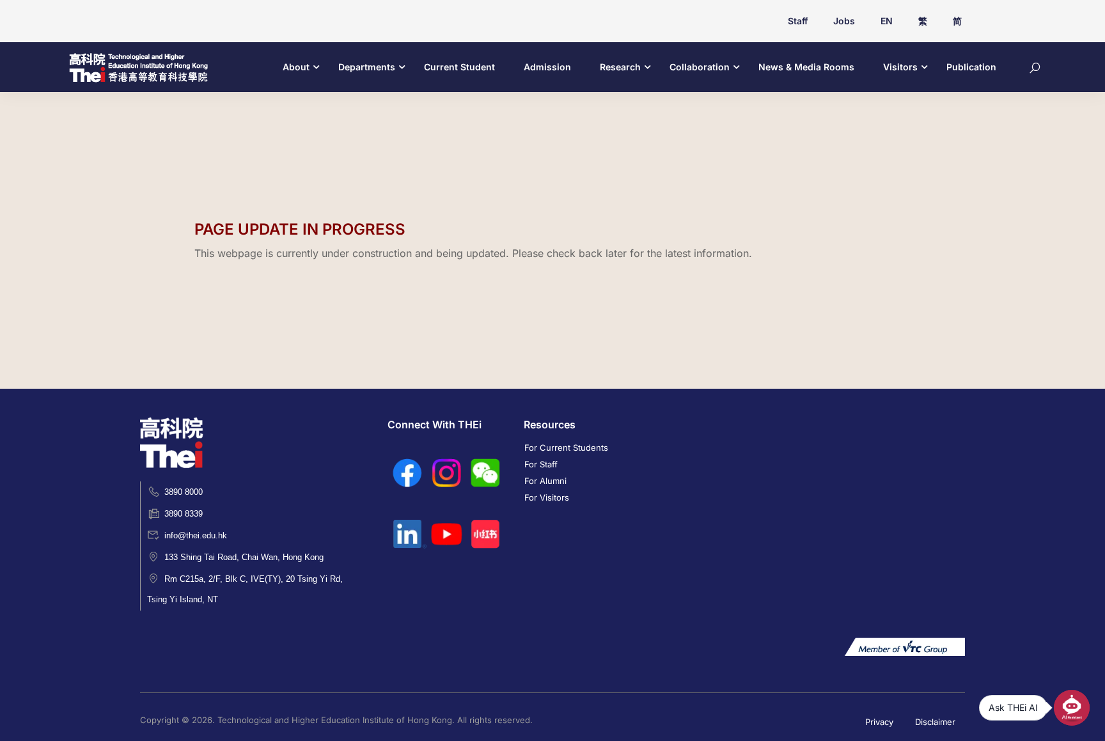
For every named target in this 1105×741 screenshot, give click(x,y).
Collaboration (700, 66)
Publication (971, 66)
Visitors (900, 66)
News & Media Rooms (806, 66)
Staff (798, 20)
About (296, 66)
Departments (366, 66)
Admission (547, 66)
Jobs (844, 20)
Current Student (459, 66)
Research (620, 66)
